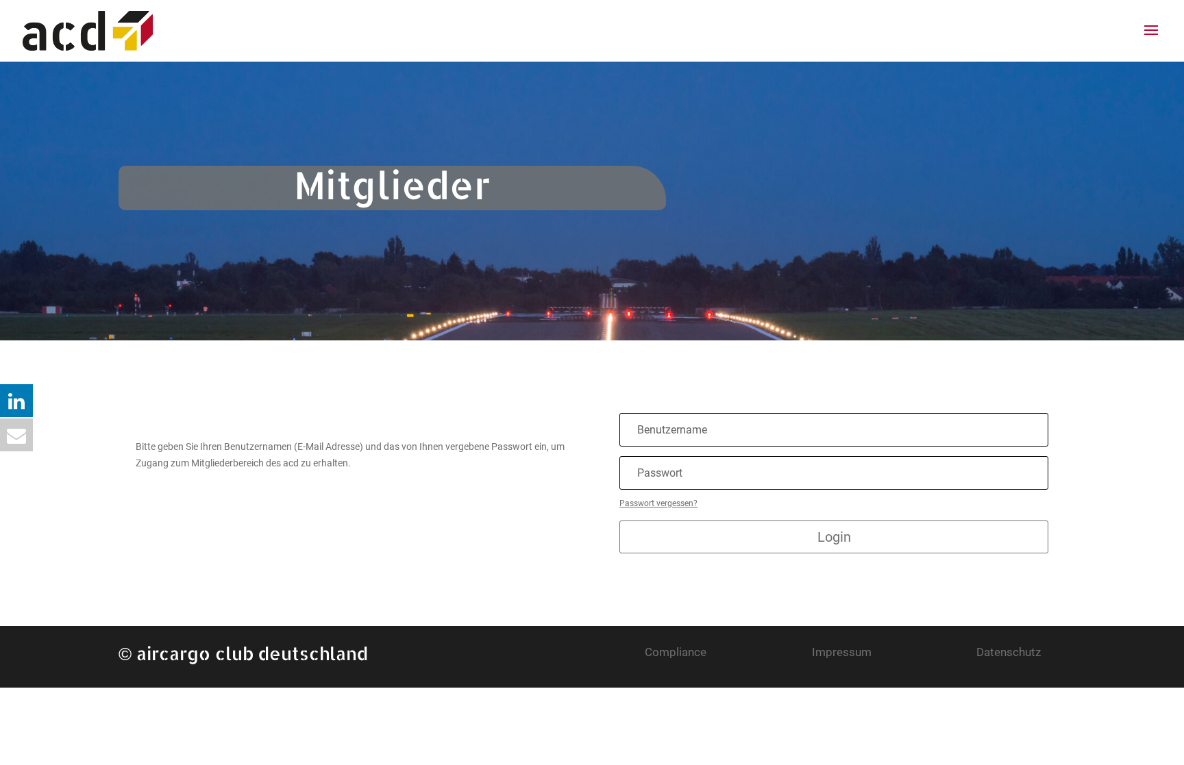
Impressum (842, 652)
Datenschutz (1008, 652)
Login (834, 537)
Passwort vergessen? (658, 503)
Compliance (675, 652)
